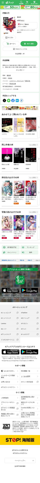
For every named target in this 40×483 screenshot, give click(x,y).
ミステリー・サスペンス (16, 81)
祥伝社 (10, 78)
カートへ (13, 44)
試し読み (10, 37)
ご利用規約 (5, 398)
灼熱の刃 (30, 260)
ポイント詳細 (22, 26)
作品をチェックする (21, 49)
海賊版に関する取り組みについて (8, 415)
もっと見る (32, 145)
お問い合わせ (5, 382)
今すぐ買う (30, 44)
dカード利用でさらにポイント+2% (25, 30)
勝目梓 (19, 17)
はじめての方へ (9, 371)
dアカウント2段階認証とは (8, 408)
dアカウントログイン (8, 387)
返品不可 (19, 32)
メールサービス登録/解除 (8, 376)
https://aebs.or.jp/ (18, 431)
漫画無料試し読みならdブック (9, 260)
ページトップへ (20, 460)
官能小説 (27, 81)
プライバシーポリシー (8, 403)
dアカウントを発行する (20, 450)
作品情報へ (19, 54)
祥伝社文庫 (12, 83)
